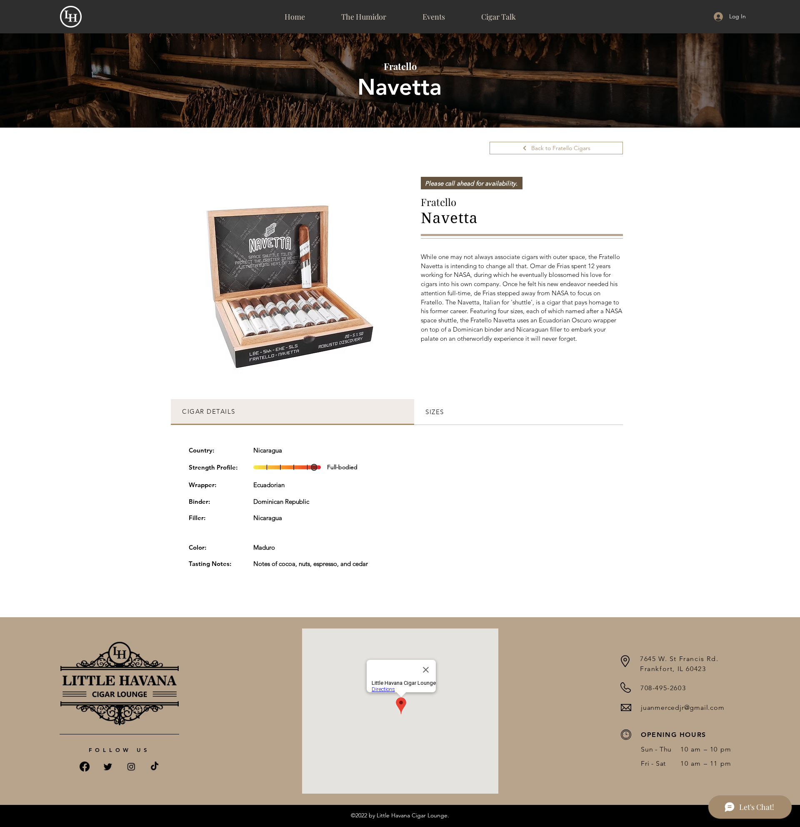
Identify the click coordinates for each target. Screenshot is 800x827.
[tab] (292, 412)
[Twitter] (108, 767)
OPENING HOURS (673, 735)
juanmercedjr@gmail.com (683, 707)
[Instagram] (131, 767)
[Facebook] (85, 767)
